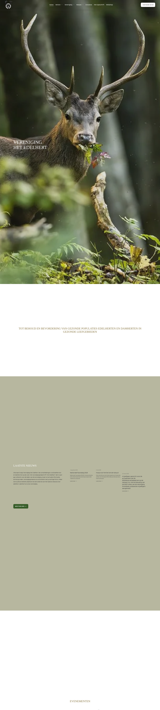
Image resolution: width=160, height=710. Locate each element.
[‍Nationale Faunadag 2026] (82, 467)
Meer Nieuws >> (20, 506)
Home (51, 5)
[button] (143, 464)
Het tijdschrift (99, 5)
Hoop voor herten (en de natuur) (107, 473)
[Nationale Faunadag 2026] (36, 708)
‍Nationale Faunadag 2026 (79, 473)
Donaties (89, 5)
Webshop (109, 5)
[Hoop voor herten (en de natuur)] (108, 467)
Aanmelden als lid (148, 5)
